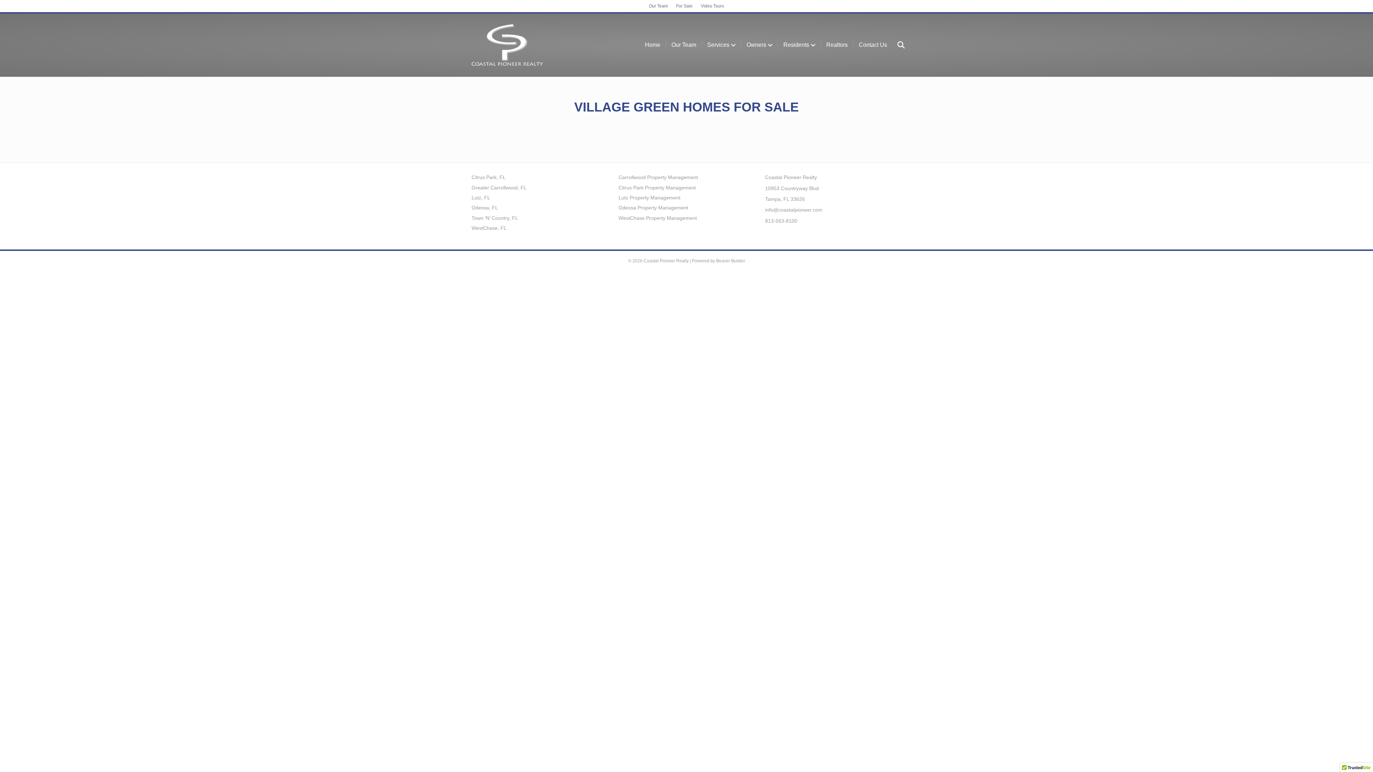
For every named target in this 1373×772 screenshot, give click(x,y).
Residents (796, 45)
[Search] (896, 45)
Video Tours (712, 6)
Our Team (658, 6)
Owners (756, 45)
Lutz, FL (481, 198)
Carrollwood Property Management (658, 177)
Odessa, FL (485, 208)
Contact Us (873, 45)
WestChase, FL (489, 228)
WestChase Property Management (658, 218)
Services (718, 45)
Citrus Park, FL (489, 177)
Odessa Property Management (653, 208)
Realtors (837, 45)
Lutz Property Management (649, 198)
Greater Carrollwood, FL (499, 187)
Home (652, 45)
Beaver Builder (730, 260)
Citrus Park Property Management (657, 187)
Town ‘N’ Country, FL (495, 218)
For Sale (684, 6)
